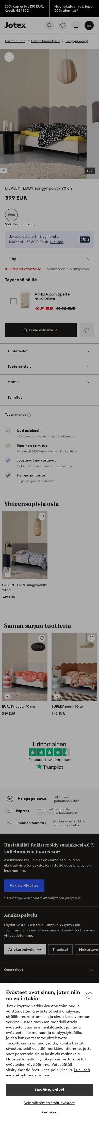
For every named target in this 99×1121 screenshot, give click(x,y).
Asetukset (49, 1112)
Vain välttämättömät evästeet (49, 1103)
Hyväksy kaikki (49, 1090)
